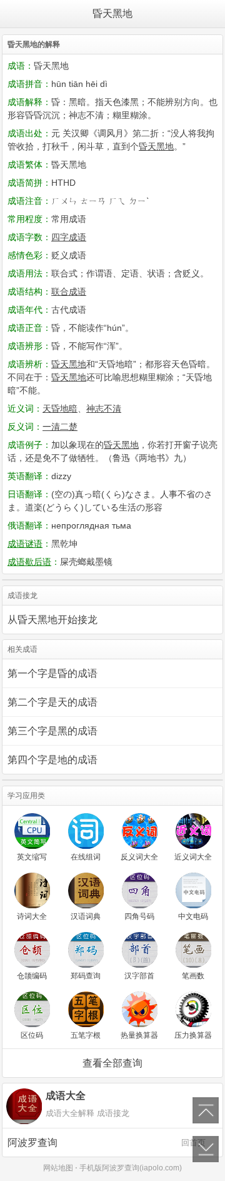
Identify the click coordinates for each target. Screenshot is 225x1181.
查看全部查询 (112, 1063)
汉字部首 (139, 975)
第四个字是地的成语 (53, 759)
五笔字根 (86, 1035)
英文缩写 (32, 857)
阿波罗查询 (107, 1142)
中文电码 (193, 916)
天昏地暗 (60, 408)
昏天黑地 (112, 13)
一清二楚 (60, 427)
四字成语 (68, 237)
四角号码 (139, 916)
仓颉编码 (32, 975)
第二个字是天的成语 (53, 702)
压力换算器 (193, 1035)
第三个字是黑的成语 (53, 731)
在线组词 (86, 857)
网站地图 (58, 1167)
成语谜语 (25, 544)
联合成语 (68, 291)
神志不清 (103, 408)
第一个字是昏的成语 (53, 673)
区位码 (32, 1035)
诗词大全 (32, 916)
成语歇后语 (29, 562)
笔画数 (193, 975)
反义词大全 (139, 857)
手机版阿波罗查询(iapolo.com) (130, 1167)
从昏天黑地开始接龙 (53, 619)
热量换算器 (139, 1035)
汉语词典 (86, 916)
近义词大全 (193, 857)
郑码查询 (86, 975)
